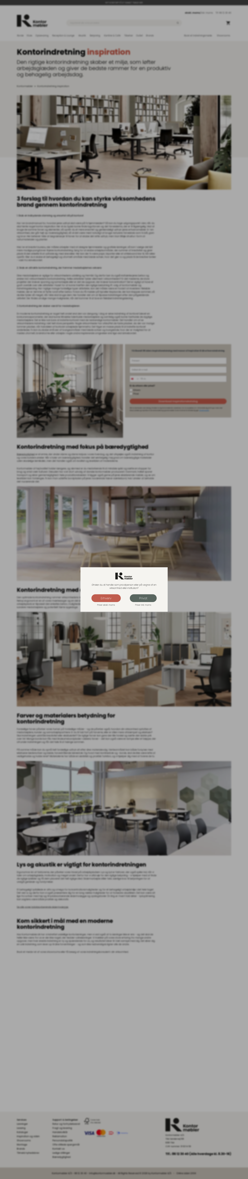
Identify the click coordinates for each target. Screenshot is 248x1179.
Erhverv (106, 598)
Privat (143, 598)
